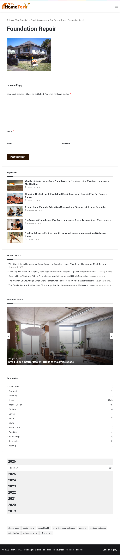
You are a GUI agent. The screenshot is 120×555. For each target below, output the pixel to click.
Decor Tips (13, 386)
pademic (82, 528)
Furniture (12, 395)
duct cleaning (28, 528)
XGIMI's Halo (46, 533)
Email (10, 143)
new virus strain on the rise (64, 528)
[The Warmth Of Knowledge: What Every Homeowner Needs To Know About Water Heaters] (15, 224)
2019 (12, 511)
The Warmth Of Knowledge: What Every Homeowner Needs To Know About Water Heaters (68, 220)
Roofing (12, 445)
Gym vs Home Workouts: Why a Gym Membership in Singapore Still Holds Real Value (65, 207)
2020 (12, 505)
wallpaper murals (30, 533)
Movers (12, 418)
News (11, 423)
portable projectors (98, 528)
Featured (12, 391)
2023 (12, 486)
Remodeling (13, 436)
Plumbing (12, 432)
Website (66, 143)
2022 (12, 492)
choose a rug (13, 528)
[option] (60, 336)
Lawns (11, 414)
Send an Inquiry (110, 550)
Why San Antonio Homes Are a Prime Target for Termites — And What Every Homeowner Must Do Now (57, 264)
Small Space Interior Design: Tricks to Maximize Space (41, 361)
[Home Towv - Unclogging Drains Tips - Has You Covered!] (16, 6)
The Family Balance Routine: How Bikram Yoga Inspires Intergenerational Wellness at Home (51, 285)
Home (11, 20)
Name (10, 131)
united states (13, 533)
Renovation (13, 441)
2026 (12, 462)
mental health (43, 528)
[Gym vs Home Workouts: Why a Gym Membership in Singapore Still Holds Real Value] (15, 211)
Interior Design (15, 405)
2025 (12, 474)
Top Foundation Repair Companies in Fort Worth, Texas (41, 20)
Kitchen (12, 409)
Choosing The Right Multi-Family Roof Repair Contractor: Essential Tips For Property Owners (52, 271)
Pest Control (14, 427)
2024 (12, 480)
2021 (12, 499)
